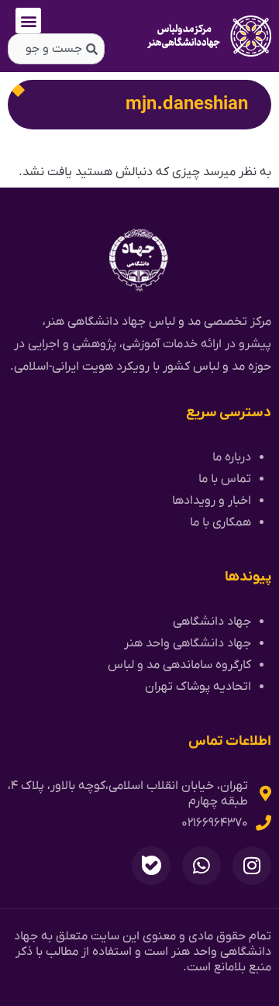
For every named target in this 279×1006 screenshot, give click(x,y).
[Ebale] (151, 865)
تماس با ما (224, 479)
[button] (28, 20)
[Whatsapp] (201, 865)
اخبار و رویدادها (211, 500)
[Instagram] (251, 865)
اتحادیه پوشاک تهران (198, 686)
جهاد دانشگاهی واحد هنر (187, 643)
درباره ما (231, 457)
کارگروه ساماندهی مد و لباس (179, 665)
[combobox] (56, 48)
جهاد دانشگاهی (212, 621)
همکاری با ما (220, 522)
